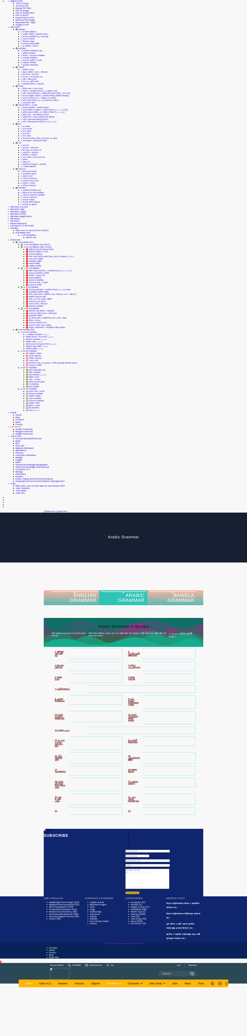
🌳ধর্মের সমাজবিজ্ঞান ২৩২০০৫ (36, 374)
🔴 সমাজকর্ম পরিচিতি (33, 263)
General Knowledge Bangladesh (31, 464)
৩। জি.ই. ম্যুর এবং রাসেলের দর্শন (31, 150)
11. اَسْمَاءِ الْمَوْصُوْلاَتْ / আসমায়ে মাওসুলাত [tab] (133, 718)
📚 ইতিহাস (19, 86)
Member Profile (18, 213)
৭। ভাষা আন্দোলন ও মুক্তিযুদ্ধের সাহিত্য (34, 140)
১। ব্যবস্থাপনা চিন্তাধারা (29, 171)
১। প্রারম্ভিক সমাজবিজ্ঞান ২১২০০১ (37, 334)
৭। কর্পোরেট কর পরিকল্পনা (29, 204)
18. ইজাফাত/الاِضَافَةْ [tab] (132, 771)
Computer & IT (22, 469)
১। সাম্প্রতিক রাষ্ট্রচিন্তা (28, 31)
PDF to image (22, 10)
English (18, 459)
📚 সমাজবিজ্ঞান (20, 48)
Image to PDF (22, 24)
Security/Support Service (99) (64, 916)
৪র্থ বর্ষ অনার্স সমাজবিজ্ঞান (29, 388)
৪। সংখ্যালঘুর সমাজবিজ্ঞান (29, 57)
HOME (13, 412)
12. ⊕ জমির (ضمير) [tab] (62, 730)
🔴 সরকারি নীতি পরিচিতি (34, 315)
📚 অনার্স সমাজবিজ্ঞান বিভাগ (24, 329)
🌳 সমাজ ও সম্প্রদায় (33, 379)
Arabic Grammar (24, 429)
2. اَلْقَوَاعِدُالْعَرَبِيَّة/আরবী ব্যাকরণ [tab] (134, 654)
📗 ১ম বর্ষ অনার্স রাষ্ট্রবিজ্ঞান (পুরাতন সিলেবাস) (36, 247)
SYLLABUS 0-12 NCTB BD (22, 225)
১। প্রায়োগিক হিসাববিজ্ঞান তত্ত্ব (31, 190)
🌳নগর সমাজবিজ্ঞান (32, 384)
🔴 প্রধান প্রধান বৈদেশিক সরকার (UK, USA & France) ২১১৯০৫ (50, 256)
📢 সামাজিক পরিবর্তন (33, 403)
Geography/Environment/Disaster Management (40, 481)
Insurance (95, 914)
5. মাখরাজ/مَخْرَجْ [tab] (58, 678)
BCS (17, 443)
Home (28, 983)
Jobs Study (138, 918)
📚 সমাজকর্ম (19, 67)
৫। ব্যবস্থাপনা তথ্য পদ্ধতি (29, 180)
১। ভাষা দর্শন (25, 145)
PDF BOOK (138, 923)
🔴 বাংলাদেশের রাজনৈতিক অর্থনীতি (37, 273)
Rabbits (94, 918)
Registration (192, 965)
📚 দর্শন (18, 142)
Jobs (135, 916)
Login (179, 965)
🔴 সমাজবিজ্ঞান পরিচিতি (34, 261)
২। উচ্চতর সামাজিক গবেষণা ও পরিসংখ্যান (34, 72)
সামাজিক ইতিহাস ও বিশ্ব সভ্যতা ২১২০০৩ (40, 336)
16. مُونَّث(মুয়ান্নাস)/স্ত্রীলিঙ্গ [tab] (134, 758)
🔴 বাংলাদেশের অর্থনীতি (34, 284)
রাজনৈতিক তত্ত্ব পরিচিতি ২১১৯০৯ (37, 346)
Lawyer (93, 916)
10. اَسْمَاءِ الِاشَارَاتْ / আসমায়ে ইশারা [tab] (59, 717)
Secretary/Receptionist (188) (63, 914)
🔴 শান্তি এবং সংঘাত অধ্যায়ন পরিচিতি (39, 299)
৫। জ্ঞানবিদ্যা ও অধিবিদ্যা (29, 154)
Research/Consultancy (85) (63, 911)
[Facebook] (212, 983)
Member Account (19, 206)
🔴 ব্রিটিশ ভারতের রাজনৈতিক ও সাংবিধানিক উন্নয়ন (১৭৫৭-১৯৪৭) (49, 270)
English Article (97, 902)
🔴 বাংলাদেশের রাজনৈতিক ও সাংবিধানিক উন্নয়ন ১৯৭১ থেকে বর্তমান (48, 289)
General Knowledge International (32, 467)
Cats (92, 906)
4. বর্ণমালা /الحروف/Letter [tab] (134, 666)
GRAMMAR (15, 426)
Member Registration (21, 216)
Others (93, 923)
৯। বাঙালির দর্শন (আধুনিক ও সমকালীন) (33, 164)
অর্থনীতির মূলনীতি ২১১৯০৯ (34, 348)
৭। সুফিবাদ (24, 159)
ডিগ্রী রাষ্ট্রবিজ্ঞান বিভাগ (23, 232)
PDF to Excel (21, 3)
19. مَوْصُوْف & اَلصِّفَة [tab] (133, 782)
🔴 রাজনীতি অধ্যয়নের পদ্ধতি (36, 296)
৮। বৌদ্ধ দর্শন (25, 161)
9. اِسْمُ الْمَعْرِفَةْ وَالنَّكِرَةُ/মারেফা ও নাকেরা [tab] (133, 702)
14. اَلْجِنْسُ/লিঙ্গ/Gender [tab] (133, 741)
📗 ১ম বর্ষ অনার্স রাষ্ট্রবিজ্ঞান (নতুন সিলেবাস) (35, 244)
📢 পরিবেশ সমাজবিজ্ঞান (33, 398)
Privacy (19, 424)
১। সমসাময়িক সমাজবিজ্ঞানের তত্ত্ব (31, 50)
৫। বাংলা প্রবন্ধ (26, 135)
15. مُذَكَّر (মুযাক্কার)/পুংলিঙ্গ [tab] (58, 758)
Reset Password (18, 223)
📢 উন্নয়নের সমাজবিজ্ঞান (34, 393)
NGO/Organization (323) (61, 906)
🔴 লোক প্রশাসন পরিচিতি (34, 258)
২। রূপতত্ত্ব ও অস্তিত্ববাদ (29, 147)
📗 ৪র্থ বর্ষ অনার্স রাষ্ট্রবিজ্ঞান (30, 308)
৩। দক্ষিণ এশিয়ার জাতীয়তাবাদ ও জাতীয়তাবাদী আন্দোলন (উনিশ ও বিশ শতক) (45, 93)
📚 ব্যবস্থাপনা (20, 169)
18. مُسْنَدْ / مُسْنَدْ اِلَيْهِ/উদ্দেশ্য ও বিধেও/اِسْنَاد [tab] (60, 784)
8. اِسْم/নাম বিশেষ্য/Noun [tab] (60, 700)
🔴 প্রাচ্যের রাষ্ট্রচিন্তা (33, 277)
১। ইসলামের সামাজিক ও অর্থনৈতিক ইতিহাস (35, 107)
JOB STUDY (15, 436)
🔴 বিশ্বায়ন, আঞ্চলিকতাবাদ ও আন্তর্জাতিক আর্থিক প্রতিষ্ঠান (45, 327)
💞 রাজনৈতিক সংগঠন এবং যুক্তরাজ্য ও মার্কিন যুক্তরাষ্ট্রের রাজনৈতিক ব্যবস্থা (51, 362)
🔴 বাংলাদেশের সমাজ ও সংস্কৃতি (37, 282)
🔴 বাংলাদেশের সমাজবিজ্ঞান (35, 280)
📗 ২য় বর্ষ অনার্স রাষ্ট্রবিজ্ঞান (30, 268)
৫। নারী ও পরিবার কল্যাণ (28, 79)
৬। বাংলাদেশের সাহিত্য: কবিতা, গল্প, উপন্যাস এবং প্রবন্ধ (39, 138)
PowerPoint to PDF (24, 17)
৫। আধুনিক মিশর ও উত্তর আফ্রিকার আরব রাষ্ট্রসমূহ (38, 116)
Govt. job (19, 445)
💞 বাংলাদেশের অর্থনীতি (34, 365)
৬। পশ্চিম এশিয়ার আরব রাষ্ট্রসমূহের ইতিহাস (34, 119)
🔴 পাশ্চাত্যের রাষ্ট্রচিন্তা (34, 254)
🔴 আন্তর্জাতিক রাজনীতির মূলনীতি (37, 292)
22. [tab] (56, 811)
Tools (201, 983)
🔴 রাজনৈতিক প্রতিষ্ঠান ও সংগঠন (37, 251)
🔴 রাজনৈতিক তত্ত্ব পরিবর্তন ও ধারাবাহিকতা (40, 310)
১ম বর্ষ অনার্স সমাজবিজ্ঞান (29, 332)
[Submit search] (192, 973)
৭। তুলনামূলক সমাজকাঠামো (29, 65)
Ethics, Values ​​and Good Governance (34, 478)
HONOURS (15, 239)
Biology (19, 471)
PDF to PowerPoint (24, 12)
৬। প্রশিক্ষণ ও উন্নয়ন (28, 183)
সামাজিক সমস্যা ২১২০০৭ (34, 341)
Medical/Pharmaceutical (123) (64, 904)
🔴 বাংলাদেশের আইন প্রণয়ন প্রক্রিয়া (38, 325)
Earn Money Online (99, 921)
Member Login (17, 209)
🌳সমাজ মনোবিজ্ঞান (32, 386)
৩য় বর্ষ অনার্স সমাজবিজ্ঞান (29, 367)
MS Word (14, 221)
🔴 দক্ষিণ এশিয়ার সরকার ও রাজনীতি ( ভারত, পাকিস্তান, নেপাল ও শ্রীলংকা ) (51, 294)
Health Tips (138, 911)
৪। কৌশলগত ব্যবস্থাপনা (29, 178)
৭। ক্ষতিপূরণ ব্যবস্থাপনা (28, 185)
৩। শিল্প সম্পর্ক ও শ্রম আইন (30, 74)
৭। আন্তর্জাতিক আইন (28, 102)
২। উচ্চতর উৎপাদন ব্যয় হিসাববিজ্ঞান (32, 192)
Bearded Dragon (98, 904)
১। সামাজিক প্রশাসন (27, 69)
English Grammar (24, 433)
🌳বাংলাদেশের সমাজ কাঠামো (35, 381)
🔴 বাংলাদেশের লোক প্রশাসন (35, 301)
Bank (17, 441)
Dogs (92, 909)
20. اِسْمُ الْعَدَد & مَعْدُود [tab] (58, 799)
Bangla (18, 457)
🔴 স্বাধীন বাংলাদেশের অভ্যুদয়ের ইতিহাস (40, 249)
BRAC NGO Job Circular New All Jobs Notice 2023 (40, 485)
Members (15, 218)
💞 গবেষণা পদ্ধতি (32, 360)
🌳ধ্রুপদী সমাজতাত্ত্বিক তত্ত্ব (35, 370)
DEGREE (14, 228)
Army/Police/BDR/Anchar (28, 438)
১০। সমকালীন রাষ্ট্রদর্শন (28, 166)
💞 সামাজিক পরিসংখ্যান (34, 358)
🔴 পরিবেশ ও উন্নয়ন (33, 320)
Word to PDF (22, 5)
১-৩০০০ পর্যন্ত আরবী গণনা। (180, 635)
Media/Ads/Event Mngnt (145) (64, 902)
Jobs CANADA (22, 488)
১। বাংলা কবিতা (25, 126)
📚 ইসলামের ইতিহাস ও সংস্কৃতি (26, 105)
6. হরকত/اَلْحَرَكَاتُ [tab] (131, 678)
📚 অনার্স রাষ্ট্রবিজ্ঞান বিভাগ (24, 242)
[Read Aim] (63, 973)
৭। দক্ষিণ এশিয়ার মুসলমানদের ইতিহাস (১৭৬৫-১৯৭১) (38, 121)
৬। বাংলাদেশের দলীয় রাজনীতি (30, 43)
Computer (138, 902)
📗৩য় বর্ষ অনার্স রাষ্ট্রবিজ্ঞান (30, 287)
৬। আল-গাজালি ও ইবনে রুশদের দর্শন (33, 157)
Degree (95, 983)
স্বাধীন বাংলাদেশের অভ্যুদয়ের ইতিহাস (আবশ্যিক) (31, 230)
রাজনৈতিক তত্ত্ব (31, 237)
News (18, 422)
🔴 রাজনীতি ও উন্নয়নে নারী (35, 275)
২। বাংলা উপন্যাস (26, 128)
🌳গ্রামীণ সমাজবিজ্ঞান (33, 372)
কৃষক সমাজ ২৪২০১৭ (33, 410)
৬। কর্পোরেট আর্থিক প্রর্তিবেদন (30, 202)
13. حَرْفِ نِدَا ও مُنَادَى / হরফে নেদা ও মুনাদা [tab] (60, 743)
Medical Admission (24, 448)
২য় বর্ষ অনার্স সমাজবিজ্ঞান (29, 351)
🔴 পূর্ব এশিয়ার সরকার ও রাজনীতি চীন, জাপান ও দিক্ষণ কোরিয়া (46, 317)
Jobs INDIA (20, 490)
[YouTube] (227, 983)
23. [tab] (129, 811)
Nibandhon (20, 450)
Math (18, 462)
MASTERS (15, 27)
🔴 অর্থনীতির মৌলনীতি (33, 266)
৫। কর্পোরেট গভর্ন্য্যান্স (28, 199)
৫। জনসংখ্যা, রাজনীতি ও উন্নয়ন (31, 60)
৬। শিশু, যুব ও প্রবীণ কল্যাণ (30, 81)
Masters (63, 983)
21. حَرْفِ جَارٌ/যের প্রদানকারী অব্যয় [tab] (133, 799)
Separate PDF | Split (25, 22)
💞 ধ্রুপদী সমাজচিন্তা (33, 355)
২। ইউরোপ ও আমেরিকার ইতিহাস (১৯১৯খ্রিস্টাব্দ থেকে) (39, 91)
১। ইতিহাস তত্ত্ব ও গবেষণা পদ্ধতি (32, 88)
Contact (19, 419)
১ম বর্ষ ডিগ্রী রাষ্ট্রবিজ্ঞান (28, 235)
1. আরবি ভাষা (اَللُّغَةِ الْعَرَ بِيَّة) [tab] (59, 654)
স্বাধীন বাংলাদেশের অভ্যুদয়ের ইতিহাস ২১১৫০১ (41, 344)
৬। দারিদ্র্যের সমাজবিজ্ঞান (28, 62)
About (18, 414)
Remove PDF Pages (25, 20)
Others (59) (55, 918)
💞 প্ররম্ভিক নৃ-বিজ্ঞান (33, 353)
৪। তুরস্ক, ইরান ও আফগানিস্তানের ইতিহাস (35, 114)
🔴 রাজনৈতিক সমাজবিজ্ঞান (34, 306)
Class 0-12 (45, 983)
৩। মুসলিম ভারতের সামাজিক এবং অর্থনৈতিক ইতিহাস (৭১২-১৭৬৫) (43, 112)
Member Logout (18, 211)
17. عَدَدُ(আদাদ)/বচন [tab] (60, 771)
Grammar (112, 983)
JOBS (13, 483)
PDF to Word (21, 15)
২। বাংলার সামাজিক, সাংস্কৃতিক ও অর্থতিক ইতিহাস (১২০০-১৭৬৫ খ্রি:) (44, 109)
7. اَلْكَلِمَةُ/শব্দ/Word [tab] (62, 689)
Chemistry (20, 474)
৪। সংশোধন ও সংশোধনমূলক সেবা (31, 76)
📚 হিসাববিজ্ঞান (20, 187)
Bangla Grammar (24, 431)
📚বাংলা (18, 124)
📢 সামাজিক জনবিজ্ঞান (33, 396)
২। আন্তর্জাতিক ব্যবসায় (28, 173)
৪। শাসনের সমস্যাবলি (27, 38)
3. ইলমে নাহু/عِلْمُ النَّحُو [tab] (59, 666)
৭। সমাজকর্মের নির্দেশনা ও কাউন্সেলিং (32, 83)
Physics (19, 476)
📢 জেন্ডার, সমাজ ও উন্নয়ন (35, 391)
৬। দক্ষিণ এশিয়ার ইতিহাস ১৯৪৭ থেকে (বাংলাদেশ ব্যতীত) (40, 100)
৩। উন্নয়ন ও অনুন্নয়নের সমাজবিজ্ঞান (33, 55)
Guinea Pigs (95, 911)
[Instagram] (220, 983)
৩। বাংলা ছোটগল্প (26, 131)
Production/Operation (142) (63, 909)
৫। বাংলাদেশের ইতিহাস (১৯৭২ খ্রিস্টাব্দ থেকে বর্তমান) (38, 98)
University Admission (25, 455)
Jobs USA (20, 493)
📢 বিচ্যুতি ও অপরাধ (33, 405)
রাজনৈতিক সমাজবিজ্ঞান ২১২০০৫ (36, 339)
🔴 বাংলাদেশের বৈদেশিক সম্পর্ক (36, 322)
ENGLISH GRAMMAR (83, 598)
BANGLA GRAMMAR (180, 598)
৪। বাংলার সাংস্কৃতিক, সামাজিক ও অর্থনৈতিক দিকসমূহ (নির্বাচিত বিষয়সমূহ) (45, 95)
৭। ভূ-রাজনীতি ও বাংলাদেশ (29, 45)
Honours (138, 914)
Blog (17, 417)
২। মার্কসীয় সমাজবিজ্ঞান (28, 53)
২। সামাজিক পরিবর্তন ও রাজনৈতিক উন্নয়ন (34, 34)
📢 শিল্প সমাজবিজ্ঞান (32, 407)
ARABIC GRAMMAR (131, 598)
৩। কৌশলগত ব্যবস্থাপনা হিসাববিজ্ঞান (33, 195)
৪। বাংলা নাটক (25, 133)
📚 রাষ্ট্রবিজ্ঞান (20, 29)
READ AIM (54, 957)
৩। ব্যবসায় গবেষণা (27, 176)
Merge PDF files (23, 8)
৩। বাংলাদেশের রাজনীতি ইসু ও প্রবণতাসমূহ (34, 36)
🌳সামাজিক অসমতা (32, 377)
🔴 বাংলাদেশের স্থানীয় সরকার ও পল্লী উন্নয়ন (41, 313)
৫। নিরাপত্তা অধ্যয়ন (27, 41)
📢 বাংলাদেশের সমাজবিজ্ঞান (35, 400)
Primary (19, 452)
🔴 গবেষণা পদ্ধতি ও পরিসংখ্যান (36, 303)
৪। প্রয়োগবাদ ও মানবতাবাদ (29, 152)
